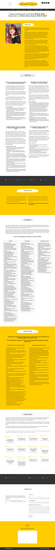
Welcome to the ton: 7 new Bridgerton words (33, 460)
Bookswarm (47, 548)
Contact (41, 9)
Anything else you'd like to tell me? (35, 505)
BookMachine (13, 431)
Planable (20, 432)
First (29, 496)
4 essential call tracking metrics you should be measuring (10, 461)
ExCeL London (38, 431)
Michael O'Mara (8, 432)
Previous (2, 201)
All (6, 431)
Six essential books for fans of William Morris (21, 439)
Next (53, 201)
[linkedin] (46, 3)
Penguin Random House (15, 432)
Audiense (9, 431)
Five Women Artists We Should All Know (10, 449)
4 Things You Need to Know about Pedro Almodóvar (33, 450)
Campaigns (23, 9)
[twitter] (44, 3)
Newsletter (46, 9)
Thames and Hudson (26, 432)
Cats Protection (18, 431)
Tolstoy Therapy (32, 432)
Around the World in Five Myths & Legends (22, 449)
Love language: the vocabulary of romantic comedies (10, 440)
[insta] (42, 3)
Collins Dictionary (28, 431)
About (8, 9)
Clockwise (23, 431)
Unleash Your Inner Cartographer (45, 439)
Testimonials (18, 9)
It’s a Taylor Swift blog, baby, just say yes (45, 460)
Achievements (30, 9)
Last (39, 496)
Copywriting (36, 9)
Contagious (33, 431)
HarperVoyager (43, 431)
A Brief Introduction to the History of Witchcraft (33, 439)
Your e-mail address (33, 500)
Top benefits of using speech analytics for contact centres (44, 451)
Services (12, 9)
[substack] (48, 3)
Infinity (48, 431)
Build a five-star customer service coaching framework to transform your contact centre (21, 463)
